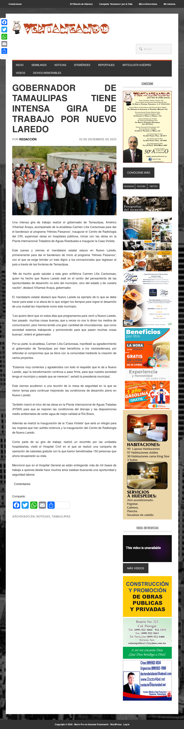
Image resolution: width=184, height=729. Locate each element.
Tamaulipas (61, 516)
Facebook (129, 186)
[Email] (4, 43)
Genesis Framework (98, 724)
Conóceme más (138, 172)
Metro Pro (79, 724)
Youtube (141, 186)
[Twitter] (4, 29)
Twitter (153, 186)
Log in (126, 724)
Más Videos (135, 568)
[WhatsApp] (4, 36)
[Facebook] (4, 22)
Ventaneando (60, 27)
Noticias (43, 516)
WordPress (116, 724)
